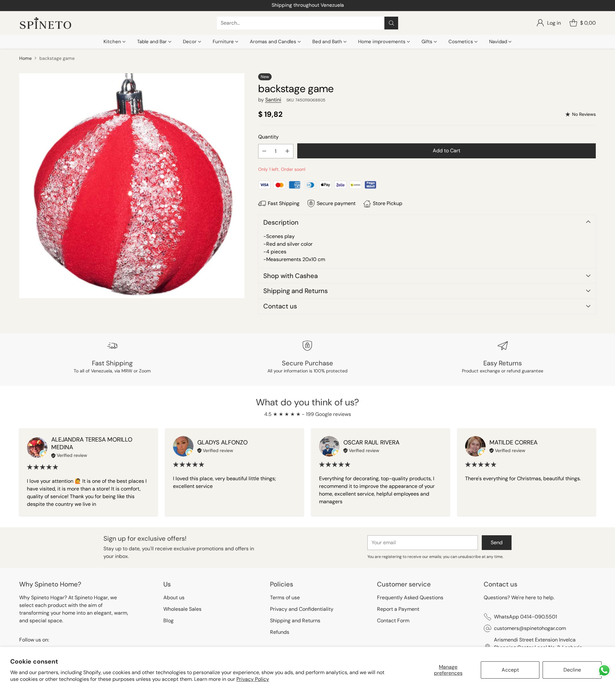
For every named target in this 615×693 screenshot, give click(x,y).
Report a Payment (398, 609)
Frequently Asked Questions (410, 597)
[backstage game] (131, 185)
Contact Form (393, 620)
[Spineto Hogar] (45, 23)
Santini (273, 99)
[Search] (391, 23)
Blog (168, 620)
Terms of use (285, 597)
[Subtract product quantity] (264, 151)
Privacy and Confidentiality (301, 609)
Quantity (268, 136)
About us (173, 597)
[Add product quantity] (287, 151)
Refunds (279, 632)
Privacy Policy (252, 679)
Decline (572, 669)
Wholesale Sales (182, 609)
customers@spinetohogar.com (530, 628)
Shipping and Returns (295, 620)
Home (25, 58)
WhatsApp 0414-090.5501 (525, 616)
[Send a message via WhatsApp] (604, 670)
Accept (510, 669)
